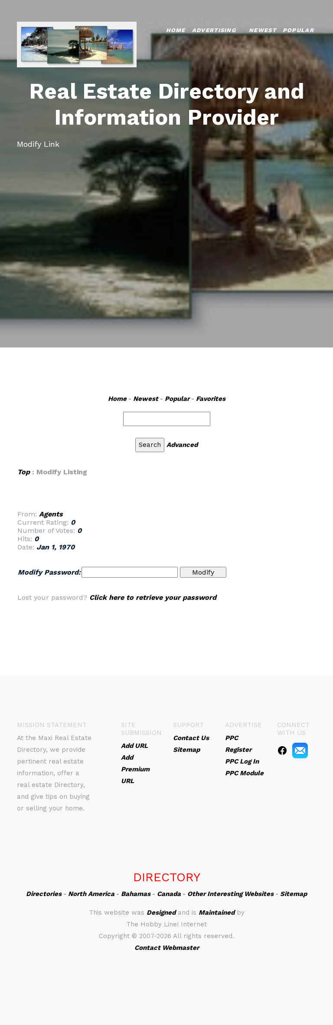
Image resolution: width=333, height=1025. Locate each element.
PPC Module (244, 773)
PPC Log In (242, 761)
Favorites (210, 399)
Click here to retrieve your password (152, 597)
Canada (169, 894)
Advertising (214, 30)
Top (23, 472)
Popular (298, 30)
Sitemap (293, 894)
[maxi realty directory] (77, 43)
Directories (44, 894)
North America (91, 894)
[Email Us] (300, 750)
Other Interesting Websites (230, 894)
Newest (262, 30)
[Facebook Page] (282, 750)
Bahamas (135, 894)
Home (176, 30)
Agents (51, 514)
